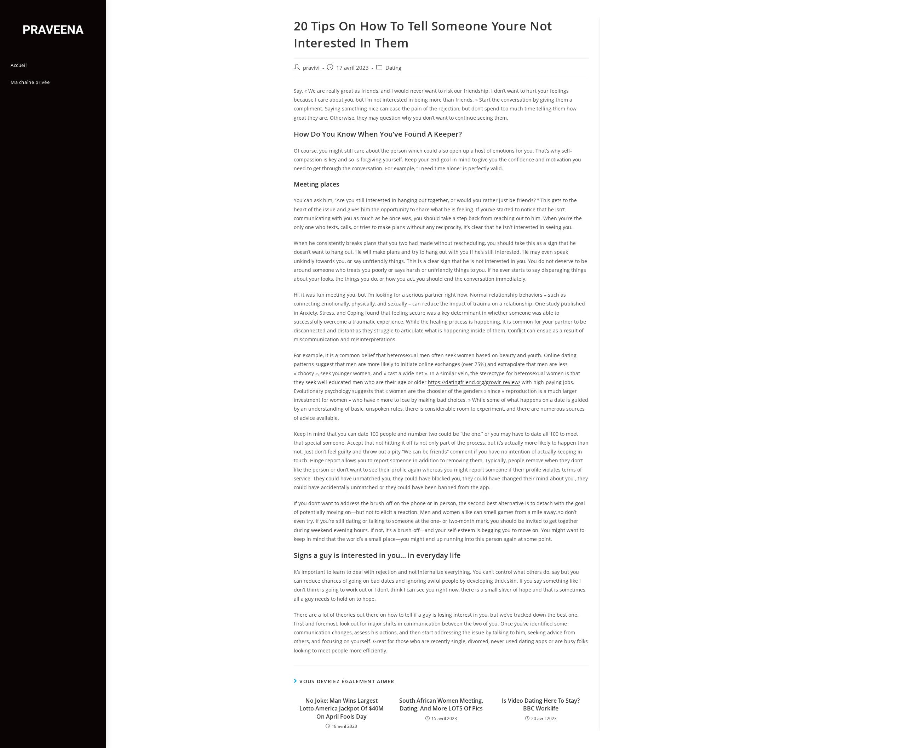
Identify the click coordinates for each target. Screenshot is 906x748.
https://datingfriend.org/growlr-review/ (474, 382)
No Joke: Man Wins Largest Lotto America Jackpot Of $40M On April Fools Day (341, 708)
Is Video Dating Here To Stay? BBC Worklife (541, 704)
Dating (393, 67)
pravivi (311, 67)
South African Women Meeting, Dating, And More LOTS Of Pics (441, 704)
